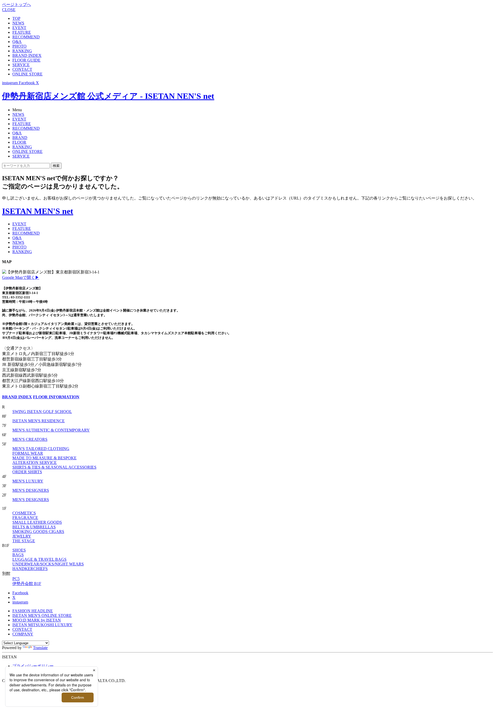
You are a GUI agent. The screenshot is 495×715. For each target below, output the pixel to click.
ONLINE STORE (27, 74)
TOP (16, 18)
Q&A (17, 41)
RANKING (22, 51)
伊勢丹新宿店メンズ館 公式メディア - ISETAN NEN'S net (108, 96)
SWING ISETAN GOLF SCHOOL (42, 411)
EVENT (19, 27)
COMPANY (22, 634)
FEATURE (21, 32)
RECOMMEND (26, 37)
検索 (56, 166)
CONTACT (22, 69)
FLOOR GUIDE (26, 60)
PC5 (16, 578)
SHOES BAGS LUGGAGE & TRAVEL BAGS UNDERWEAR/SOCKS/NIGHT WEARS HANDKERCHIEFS (48, 559)
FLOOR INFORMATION (56, 397)
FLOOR (19, 142)
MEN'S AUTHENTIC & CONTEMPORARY (51, 430)
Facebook (20, 593)
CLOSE (8, 9)
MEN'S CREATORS (29, 439)
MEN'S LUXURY (27, 481)
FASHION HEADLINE (32, 611)
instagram (20, 602)
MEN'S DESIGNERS (30, 490)
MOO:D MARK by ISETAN (36, 620)
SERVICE (21, 65)
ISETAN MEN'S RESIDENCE (38, 421)
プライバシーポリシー (33, 666)
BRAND (19, 137)
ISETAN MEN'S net (37, 211)
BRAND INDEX (27, 55)
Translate (40, 647)
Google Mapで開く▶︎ (20, 277)
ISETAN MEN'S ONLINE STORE (42, 615)
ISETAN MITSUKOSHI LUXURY (42, 625)
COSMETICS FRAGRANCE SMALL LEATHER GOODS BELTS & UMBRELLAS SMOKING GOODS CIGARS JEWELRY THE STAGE (38, 527)
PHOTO (19, 46)
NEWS (18, 23)
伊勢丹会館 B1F (26, 583)
